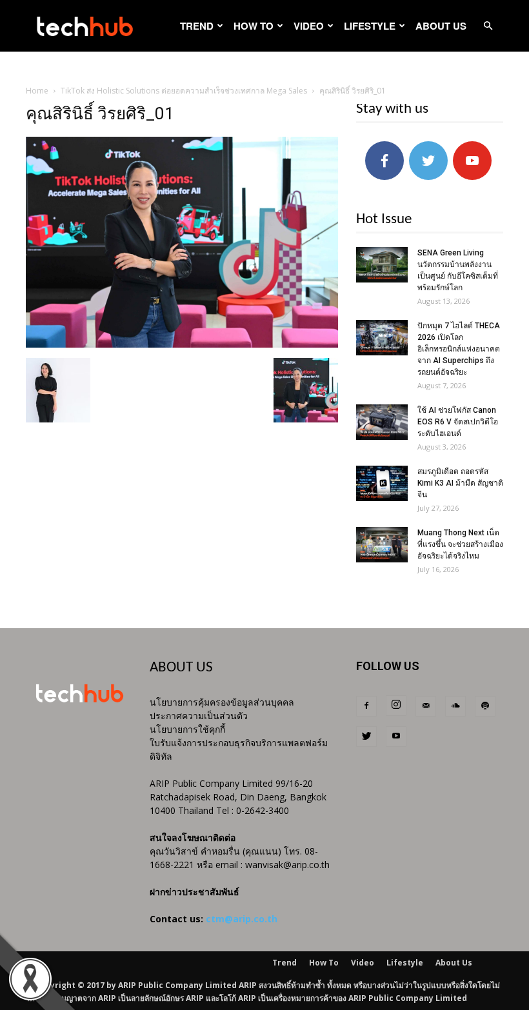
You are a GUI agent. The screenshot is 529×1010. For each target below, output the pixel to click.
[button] (487, 26)
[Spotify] (485, 706)
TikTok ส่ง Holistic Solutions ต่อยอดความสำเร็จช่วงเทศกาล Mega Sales (184, 90)
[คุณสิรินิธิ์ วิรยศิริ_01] (182, 344)
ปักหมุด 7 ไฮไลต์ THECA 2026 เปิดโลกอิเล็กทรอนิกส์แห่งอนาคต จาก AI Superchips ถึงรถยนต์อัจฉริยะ (458, 349)
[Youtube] (396, 736)
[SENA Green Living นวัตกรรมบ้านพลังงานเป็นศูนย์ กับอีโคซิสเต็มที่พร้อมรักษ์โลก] (382, 264)
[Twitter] (366, 736)
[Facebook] (366, 706)
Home (37, 90)
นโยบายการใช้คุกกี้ (187, 729)
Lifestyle (369, 26)
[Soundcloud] (455, 706)
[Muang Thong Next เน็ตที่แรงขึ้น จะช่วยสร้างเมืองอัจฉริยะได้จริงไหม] (382, 544)
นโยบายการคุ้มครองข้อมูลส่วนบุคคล (222, 702)
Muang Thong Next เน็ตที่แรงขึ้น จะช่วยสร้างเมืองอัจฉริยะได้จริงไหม (460, 544)
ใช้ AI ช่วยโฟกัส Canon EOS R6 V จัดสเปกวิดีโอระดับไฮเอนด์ (457, 422)
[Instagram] (396, 705)
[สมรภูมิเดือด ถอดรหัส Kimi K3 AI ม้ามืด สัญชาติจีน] (382, 483)
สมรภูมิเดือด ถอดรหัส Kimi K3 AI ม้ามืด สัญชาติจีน (460, 483)
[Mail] (425, 706)
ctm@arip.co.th (241, 919)
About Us (440, 26)
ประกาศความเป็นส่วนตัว (199, 715)
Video (309, 26)
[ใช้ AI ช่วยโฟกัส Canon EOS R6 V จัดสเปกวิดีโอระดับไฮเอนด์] (382, 422)
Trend (197, 26)
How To (254, 26)
